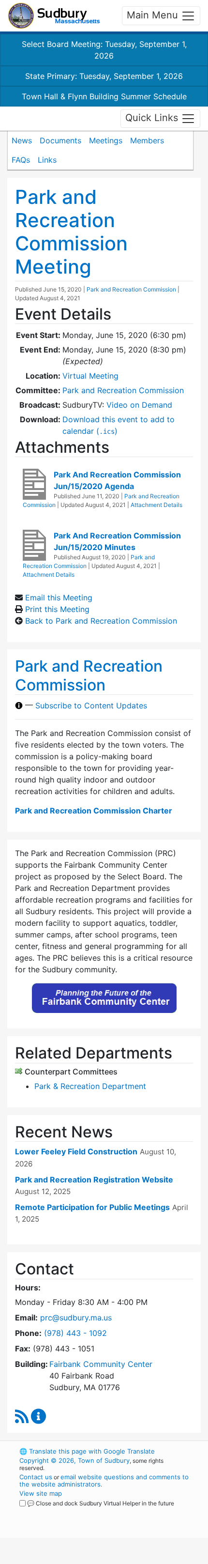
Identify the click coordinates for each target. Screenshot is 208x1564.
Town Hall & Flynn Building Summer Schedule (104, 96)
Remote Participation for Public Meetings (92, 1207)
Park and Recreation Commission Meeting (71, 231)
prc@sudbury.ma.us (76, 1317)
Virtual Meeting (90, 376)
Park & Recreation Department (90, 1086)
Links (47, 160)
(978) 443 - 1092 (75, 1333)
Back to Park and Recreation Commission (101, 621)
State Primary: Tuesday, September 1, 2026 (104, 76)
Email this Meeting (58, 597)
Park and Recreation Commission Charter (93, 810)
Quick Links (153, 117)
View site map (40, 1493)
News (22, 140)
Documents (60, 140)
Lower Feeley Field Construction (76, 1151)
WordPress (62, 1512)
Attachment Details (156, 504)
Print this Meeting (57, 609)
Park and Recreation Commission (131, 289)
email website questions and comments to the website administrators (104, 1480)
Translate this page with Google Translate (87, 1451)
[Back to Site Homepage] (54, 15)
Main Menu (154, 15)
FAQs (21, 160)
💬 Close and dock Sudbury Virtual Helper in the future (100, 1503)
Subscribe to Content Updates (91, 705)
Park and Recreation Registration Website (94, 1179)
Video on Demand (139, 405)
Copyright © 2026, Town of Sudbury (74, 1460)
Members (147, 140)
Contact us (35, 1477)
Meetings (105, 140)
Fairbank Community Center (100, 1364)
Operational (78, 1558)
